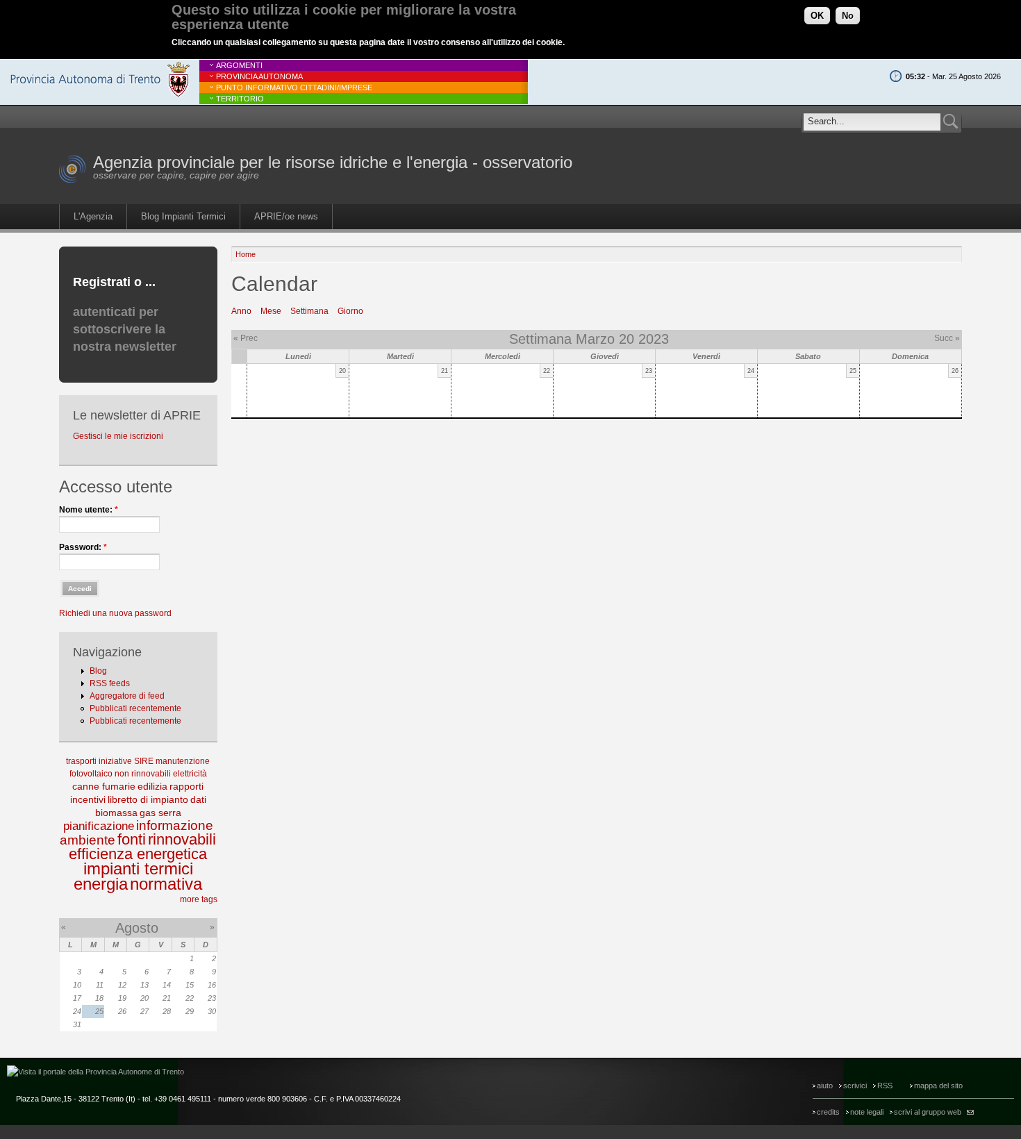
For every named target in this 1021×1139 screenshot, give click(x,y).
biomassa (116, 812)
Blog (98, 671)
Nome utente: (88, 510)
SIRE (143, 761)
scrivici (855, 1085)
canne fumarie (103, 786)
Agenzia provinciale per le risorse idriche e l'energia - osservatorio (332, 162)
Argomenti (239, 65)
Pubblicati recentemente (135, 708)
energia (101, 883)
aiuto (825, 1085)
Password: (83, 547)
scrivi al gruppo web (927, 1112)
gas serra (160, 812)
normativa (166, 883)
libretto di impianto (148, 799)
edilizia (152, 786)
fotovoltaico (91, 774)
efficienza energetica (138, 854)
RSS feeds (110, 683)
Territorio (240, 98)
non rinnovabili (143, 774)
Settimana (309, 311)
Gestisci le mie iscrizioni (118, 436)
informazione (174, 825)
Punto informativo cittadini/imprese (294, 87)
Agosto (136, 928)
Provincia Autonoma (259, 76)
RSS (885, 1085)
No (848, 15)
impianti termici (138, 868)
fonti (131, 839)
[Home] (72, 180)
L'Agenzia (93, 216)
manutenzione (183, 761)
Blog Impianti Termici (183, 216)
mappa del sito (938, 1085)
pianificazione (98, 826)
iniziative (115, 761)
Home (245, 254)
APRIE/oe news (286, 216)
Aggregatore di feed (127, 696)
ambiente (87, 840)
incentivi (88, 799)
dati (198, 799)
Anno (241, 311)
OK (817, 15)
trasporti (81, 761)
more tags (198, 899)
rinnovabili (182, 839)
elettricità (190, 774)
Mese (270, 311)
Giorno (350, 311)
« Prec (245, 338)
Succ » (947, 338)
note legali (866, 1112)
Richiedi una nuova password (115, 613)
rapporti (186, 786)
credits (828, 1112)
